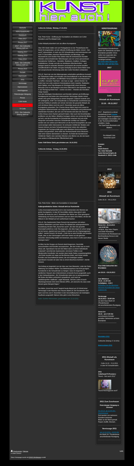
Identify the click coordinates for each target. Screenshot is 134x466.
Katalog (114, 114)
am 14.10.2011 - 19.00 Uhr (109, 432)
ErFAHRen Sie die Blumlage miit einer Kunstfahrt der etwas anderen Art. (109, 287)
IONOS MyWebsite (35, 457)
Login (121, 451)
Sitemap (25, 451)
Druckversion (17, 451)
